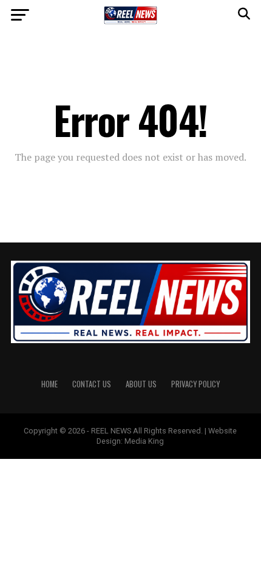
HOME (49, 384)
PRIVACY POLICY (195, 384)
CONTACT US (91, 384)
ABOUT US (141, 384)
